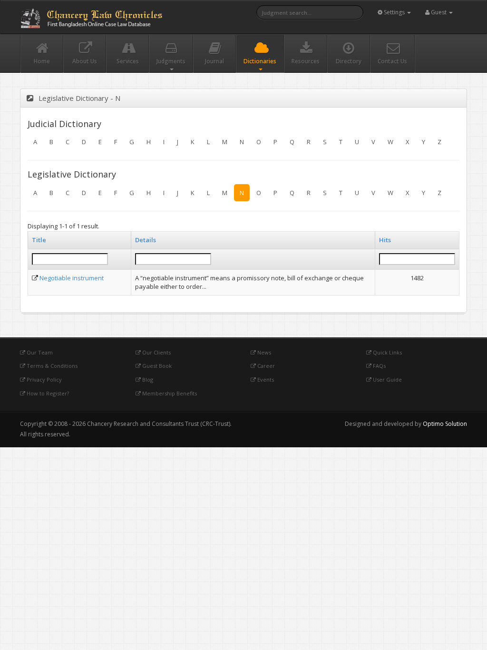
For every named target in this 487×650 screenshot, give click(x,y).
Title (39, 240)
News (263, 352)
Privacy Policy (43, 379)
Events (265, 379)
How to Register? (47, 393)
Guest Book (156, 365)
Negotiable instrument (71, 278)
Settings (394, 12)
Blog (147, 379)
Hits (385, 240)
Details (145, 240)
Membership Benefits (169, 393)
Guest (438, 12)
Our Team (39, 352)
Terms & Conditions (51, 365)
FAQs (378, 365)
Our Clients (156, 352)
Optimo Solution (445, 424)
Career (265, 365)
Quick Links (386, 352)
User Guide (386, 379)
